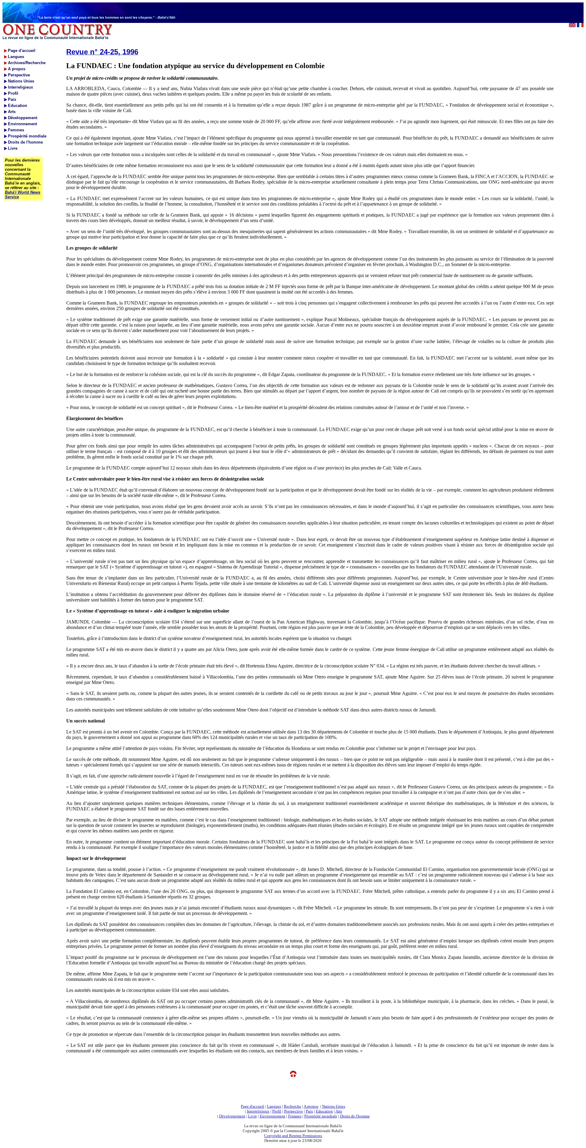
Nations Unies (333, 1106)
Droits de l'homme (355, 1116)
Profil (276, 1111)
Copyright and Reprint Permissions (293, 1135)
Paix (309, 1111)
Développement (232, 1116)
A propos (311, 1106)
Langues (274, 1106)
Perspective (293, 1111)
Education (324, 1111)
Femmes (295, 1116)
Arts (338, 1111)
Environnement (272, 1116)
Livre (252, 1116)
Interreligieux (258, 1111)
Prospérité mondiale (320, 1116)
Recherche (292, 1106)
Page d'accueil (252, 1106)
